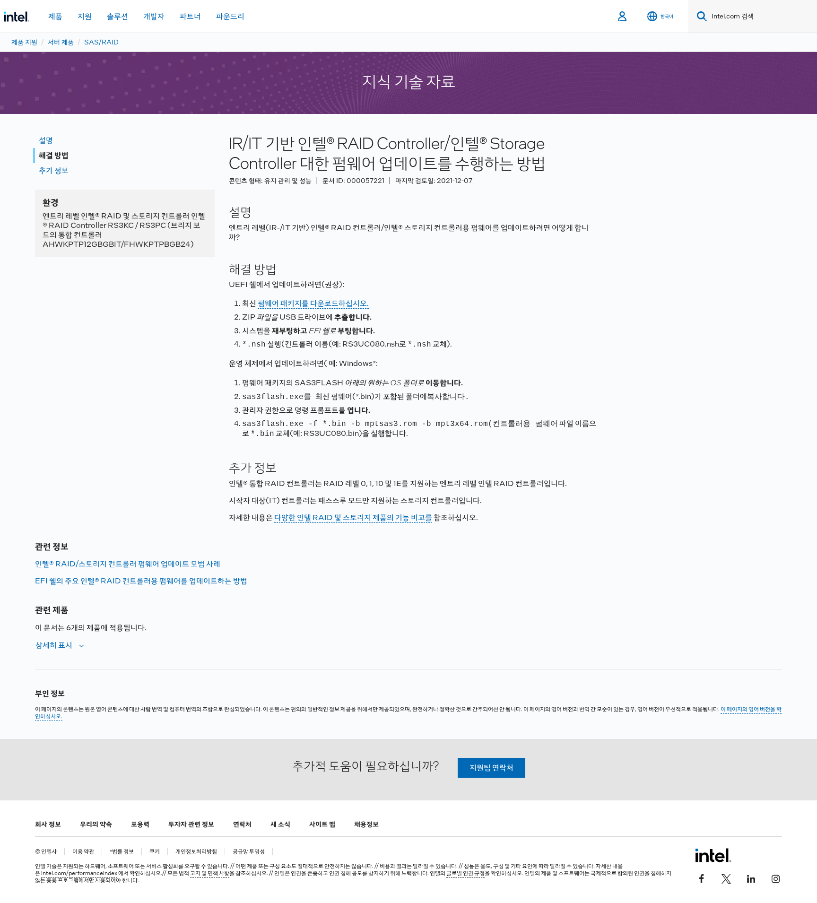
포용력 (140, 824)
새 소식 (280, 824)
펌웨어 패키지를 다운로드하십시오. (313, 303)
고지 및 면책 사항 (209, 873)
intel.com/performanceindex (79, 873)
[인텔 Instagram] (775, 878)
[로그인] (623, 16)
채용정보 (366, 824)
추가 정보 (54, 170)
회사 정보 (48, 824)
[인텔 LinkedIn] (750, 878)
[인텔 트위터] (726, 878)
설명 (46, 140)
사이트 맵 (322, 824)
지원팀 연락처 (491, 768)
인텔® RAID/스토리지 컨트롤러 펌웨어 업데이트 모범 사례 (127, 564)
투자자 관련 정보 (191, 824)
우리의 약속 (96, 824)
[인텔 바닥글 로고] (713, 855)
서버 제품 (61, 42)
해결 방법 (54, 155)
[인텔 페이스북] (701, 878)
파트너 (190, 16)
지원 (85, 16)
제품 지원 (24, 42)
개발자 (154, 16)
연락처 (242, 824)
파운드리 (230, 16)
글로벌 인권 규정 (465, 873)
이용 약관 (83, 851)
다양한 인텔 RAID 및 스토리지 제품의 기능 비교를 (353, 517)
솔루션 (117, 16)
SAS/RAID (101, 42)
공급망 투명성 (249, 851)
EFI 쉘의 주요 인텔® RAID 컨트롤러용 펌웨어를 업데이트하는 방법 (141, 581)
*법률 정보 (122, 851)
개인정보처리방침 (196, 851)
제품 (55, 16)
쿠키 (154, 851)
